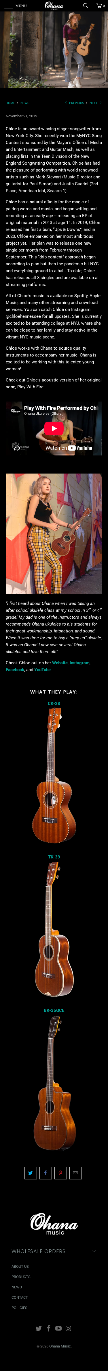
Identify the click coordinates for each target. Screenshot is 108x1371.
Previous (76, 103)
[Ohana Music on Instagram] (69, 1329)
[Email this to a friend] (75, 1173)
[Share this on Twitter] (30, 1173)
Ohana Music (60, 1346)
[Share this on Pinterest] (60, 1173)
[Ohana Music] (54, 5)
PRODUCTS (21, 1277)
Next (94, 103)
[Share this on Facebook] (45, 1173)
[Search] (88, 5)
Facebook (15, 669)
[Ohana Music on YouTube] (58, 1329)
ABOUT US (20, 1266)
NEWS (17, 1287)
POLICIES (19, 1308)
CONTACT (20, 1297)
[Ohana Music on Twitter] (39, 1329)
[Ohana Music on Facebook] (48, 1329)
